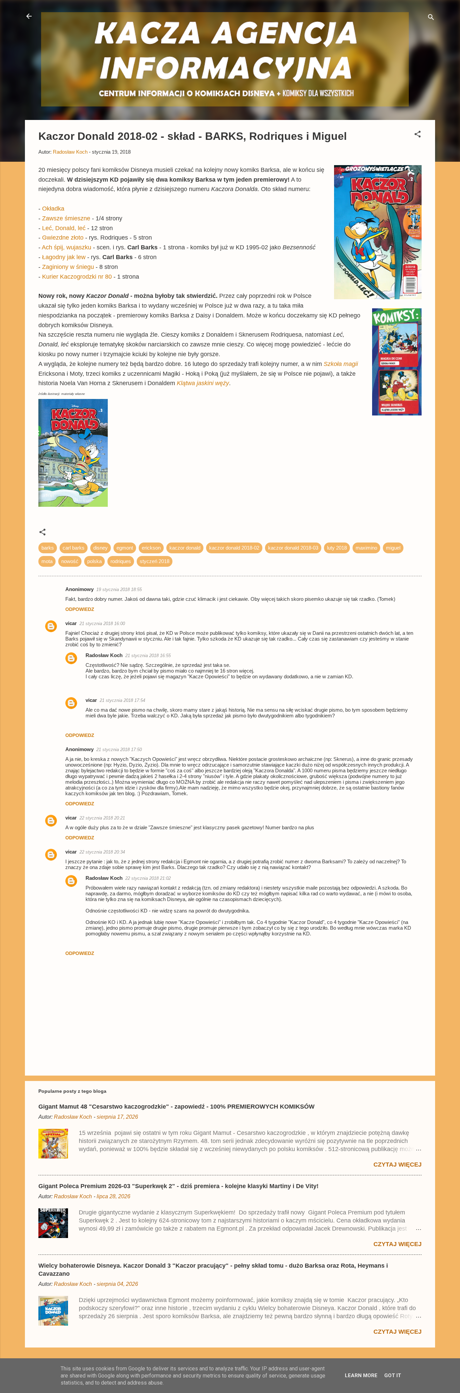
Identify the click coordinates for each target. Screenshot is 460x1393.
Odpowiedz (79, 609)
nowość (69, 561)
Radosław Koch (104, 655)
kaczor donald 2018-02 (234, 548)
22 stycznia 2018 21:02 (148, 878)
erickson (151, 548)
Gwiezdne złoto (63, 237)
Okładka (53, 208)
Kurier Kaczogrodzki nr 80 (77, 276)
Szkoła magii (341, 364)
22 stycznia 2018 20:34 (102, 852)
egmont (125, 548)
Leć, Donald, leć (64, 228)
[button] (418, 135)
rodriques (120, 561)
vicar (71, 623)
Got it (392, 1375)
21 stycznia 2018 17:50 (119, 749)
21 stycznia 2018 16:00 (102, 623)
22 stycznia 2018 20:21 (102, 818)
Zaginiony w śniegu (69, 267)
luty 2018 (337, 548)
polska (94, 561)
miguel (393, 548)
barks (47, 548)
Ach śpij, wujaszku (67, 247)
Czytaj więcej (397, 1164)
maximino (366, 548)
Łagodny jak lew (64, 257)
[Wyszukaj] (431, 18)
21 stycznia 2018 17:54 (122, 700)
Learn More (361, 1375)
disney (100, 548)
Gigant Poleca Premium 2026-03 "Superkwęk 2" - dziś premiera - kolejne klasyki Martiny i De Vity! (178, 1186)
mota (47, 561)
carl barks (74, 548)
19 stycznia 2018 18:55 (119, 589)
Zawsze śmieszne (66, 218)
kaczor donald (184, 548)
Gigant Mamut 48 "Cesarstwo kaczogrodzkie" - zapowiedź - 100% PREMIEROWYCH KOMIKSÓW (176, 1106)
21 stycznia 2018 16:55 (148, 655)
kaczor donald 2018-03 (293, 548)
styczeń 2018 (154, 561)
